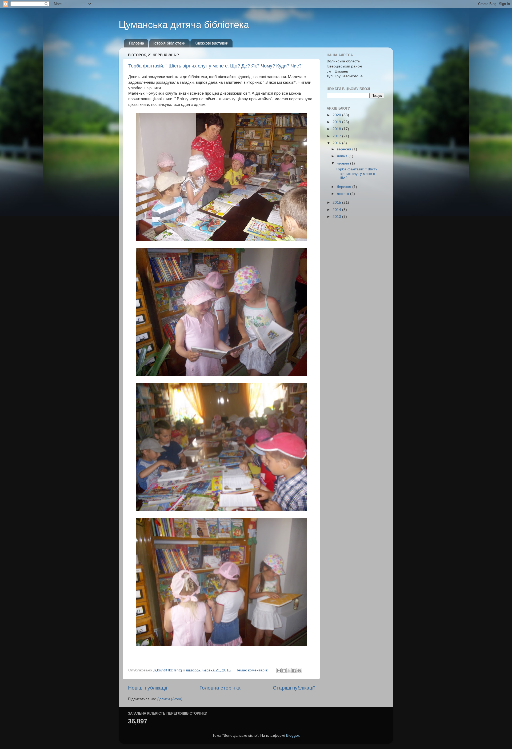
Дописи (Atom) (169, 699)
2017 (337, 136)
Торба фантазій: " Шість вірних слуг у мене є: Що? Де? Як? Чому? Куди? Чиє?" (215, 66)
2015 (337, 203)
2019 (337, 122)
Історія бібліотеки (169, 43)
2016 (337, 143)
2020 (337, 115)
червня (343, 163)
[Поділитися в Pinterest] (299, 670)
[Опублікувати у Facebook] (294, 670)
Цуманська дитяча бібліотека (184, 24)
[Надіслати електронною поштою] (279, 670)
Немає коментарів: (252, 670)
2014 (337, 210)
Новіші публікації (147, 688)
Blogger (292, 736)
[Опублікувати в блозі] (284, 670)
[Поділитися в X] (289, 670)
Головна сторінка (220, 688)
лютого (343, 194)
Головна (136, 43)
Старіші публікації (294, 688)
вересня (344, 149)
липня (343, 156)
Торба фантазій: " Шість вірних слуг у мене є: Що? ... (356, 173)
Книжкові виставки (211, 43)
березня (344, 187)
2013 (337, 217)
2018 (337, 129)
